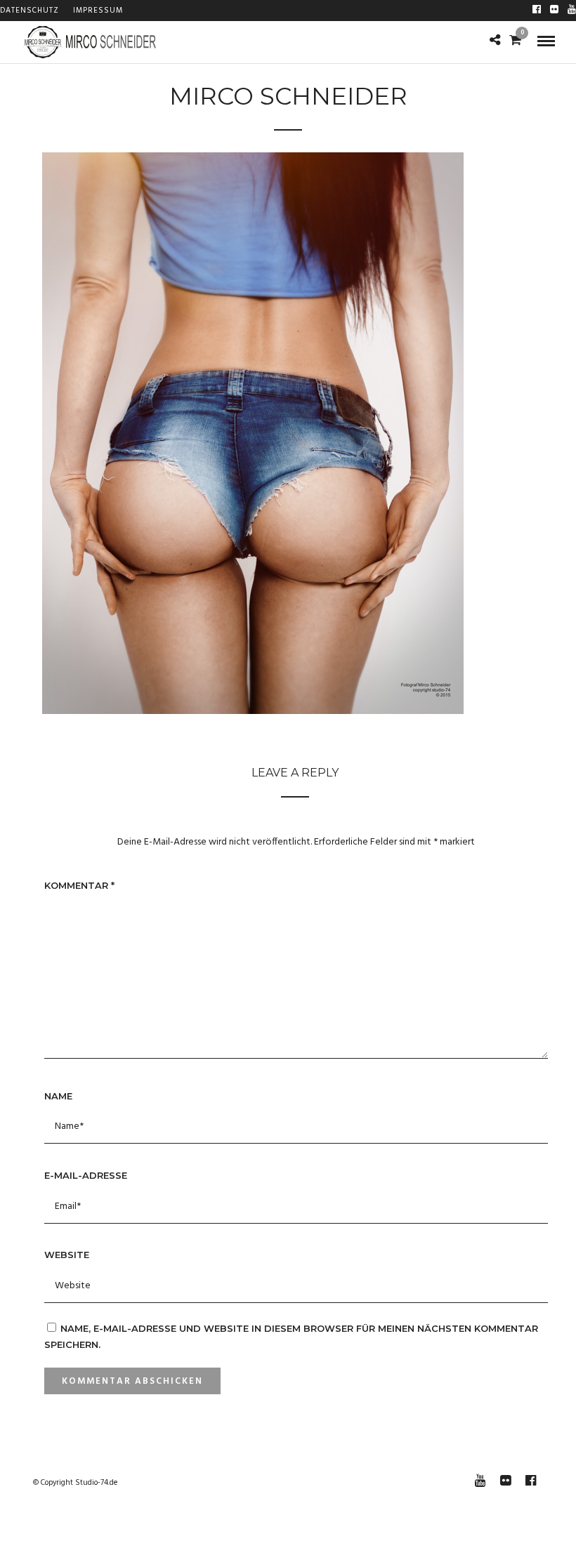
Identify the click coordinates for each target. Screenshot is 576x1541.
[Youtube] (572, 10)
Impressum (98, 10)
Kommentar (79, 885)
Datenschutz (29, 10)
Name (58, 1096)
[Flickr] (554, 10)
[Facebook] (536, 10)
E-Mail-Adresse (85, 1175)
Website (66, 1254)
